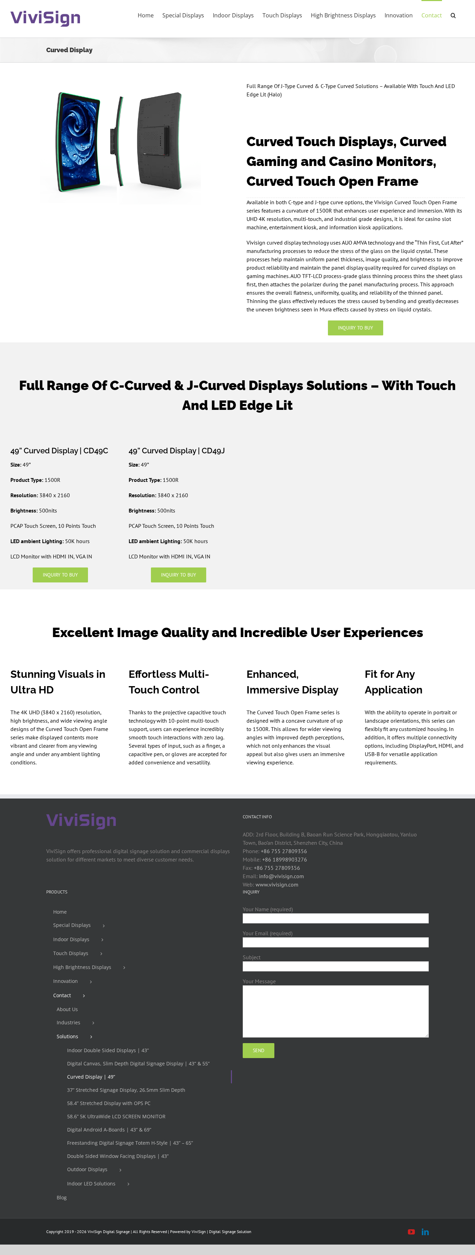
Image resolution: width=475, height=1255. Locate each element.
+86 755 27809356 (284, 851)
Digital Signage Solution (230, 1231)
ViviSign (199, 1231)
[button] (453, 14)
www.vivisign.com (277, 884)
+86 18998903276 (284, 859)
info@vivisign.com (281, 876)
